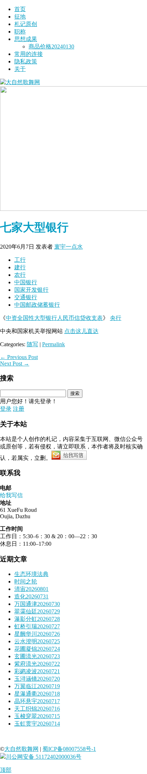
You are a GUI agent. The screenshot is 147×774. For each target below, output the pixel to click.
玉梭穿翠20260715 (37, 716)
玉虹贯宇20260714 (37, 724)
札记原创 (25, 24)
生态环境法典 (31, 574)
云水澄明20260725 (37, 641)
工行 (20, 260)
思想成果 (25, 39)
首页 (20, 9)
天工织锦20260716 (37, 709)
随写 (32, 344)
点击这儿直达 (81, 331)
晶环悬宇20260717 (37, 701)
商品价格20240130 (51, 46)
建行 (20, 267)
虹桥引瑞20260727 (37, 626)
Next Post (14, 363)
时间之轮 (25, 581)
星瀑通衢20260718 (37, 694)
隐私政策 (25, 61)
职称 (20, 31)
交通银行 (25, 297)
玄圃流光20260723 (37, 656)
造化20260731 (31, 596)
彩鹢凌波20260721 (37, 671)
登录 (5, 409)
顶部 (5, 770)
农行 (20, 275)
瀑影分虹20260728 (37, 619)
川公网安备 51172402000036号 (43, 757)
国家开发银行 (31, 290)
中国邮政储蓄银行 (37, 305)
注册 (18, 409)
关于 (20, 69)
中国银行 (25, 282)
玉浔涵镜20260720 (37, 679)
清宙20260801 (31, 589)
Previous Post (19, 357)
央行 (115, 318)
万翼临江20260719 (37, 686)
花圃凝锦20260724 (37, 649)
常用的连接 (28, 54)
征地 (20, 17)
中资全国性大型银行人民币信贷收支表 (54, 318)
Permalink (53, 344)
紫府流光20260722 (37, 664)
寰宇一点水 (68, 247)
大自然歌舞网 (21, 749)
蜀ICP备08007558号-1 (69, 749)
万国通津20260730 (37, 604)
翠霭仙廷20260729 (37, 611)
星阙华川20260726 (37, 634)
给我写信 (11, 495)
